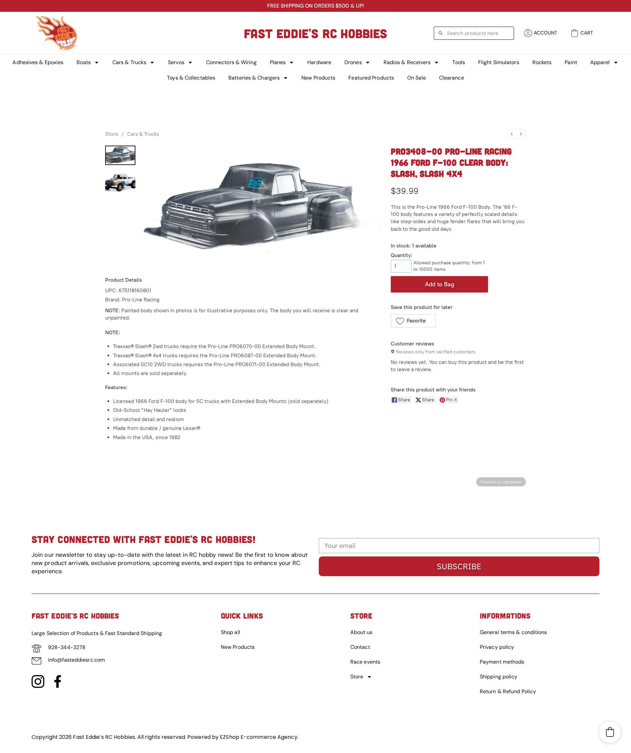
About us (361, 632)
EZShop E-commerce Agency (258, 737)
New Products (318, 77)
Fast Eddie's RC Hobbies (315, 33)
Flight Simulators (498, 62)
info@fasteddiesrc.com (76, 659)
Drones (353, 62)
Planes (278, 62)
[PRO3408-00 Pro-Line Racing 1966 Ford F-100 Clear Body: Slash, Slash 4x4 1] (120, 183)
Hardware (319, 62)
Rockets (542, 62)
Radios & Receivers (407, 62)
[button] (413, 320)
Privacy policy (497, 647)
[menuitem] (511, 134)
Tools (458, 62)
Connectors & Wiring (231, 62)
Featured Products (371, 77)
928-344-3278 (66, 647)
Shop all (230, 632)
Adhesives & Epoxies (37, 62)
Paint (571, 62)
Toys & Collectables (191, 77)
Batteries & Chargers (254, 77)
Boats (84, 62)
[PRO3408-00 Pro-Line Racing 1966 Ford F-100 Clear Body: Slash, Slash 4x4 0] (120, 155)
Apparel (600, 62)
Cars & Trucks (129, 62)
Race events (365, 661)
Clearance (451, 77)
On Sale (416, 77)
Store (111, 134)
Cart (586, 33)
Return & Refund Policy (508, 691)
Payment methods (502, 661)
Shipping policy (499, 676)
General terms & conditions (513, 632)
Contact (360, 647)
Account (545, 33)
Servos (176, 62)
